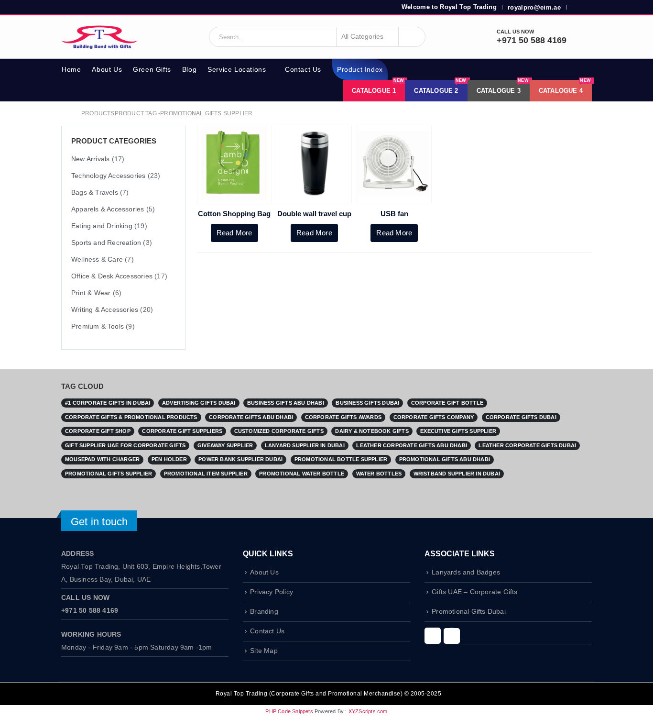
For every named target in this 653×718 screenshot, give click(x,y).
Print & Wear (90, 293)
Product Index (360, 69)
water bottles (379, 473)
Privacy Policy (271, 592)
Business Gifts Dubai (367, 403)
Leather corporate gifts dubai (527, 445)
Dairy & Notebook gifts (371, 431)
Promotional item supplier (206, 473)
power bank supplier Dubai (240, 459)
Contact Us (303, 69)
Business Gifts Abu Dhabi (285, 403)
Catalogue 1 (378, 87)
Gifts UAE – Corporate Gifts (474, 592)
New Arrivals (90, 159)
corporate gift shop (98, 431)
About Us (107, 69)
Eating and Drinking (101, 226)
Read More (234, 233)
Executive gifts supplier (458, 431)
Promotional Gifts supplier (108, 473)
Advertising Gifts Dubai (199, 403)
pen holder (169, 459)
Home (71, 69)
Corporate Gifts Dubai (521, 417)
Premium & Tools (97, 326)
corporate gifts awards (343, 417)
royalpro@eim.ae (534, 7)
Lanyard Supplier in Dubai (305, 445)
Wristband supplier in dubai (457, 473)
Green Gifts (152, 69)
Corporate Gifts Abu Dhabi (251, 417)
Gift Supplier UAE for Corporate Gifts (125, 445)
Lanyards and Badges (466, 572)
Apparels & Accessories (107, 209)
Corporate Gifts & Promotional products (131, 417)
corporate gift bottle (447, 403)
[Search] (412, 36)
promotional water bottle (301, 473)
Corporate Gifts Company (433, 417)
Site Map (264, 650)
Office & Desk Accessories (111, 276)
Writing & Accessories (104, 309)
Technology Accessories (108, 175)
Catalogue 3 (503, 87)
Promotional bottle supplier (340, 459)
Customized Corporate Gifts (279, 431)
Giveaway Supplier (225, 445)
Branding (264, 611)
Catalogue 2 (440, 87)
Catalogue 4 (565, 87)
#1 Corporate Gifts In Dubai (107, 403)
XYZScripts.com (368, 711)
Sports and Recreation (106, 242)
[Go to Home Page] (64, 113)
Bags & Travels (94, 192)
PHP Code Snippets (289, 711)
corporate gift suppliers (182, 431)
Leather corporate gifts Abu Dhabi (411, 445)
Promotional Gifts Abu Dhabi (444, 459)
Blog (189, 69)
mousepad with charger (102, 459)
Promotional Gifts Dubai (469, 611)
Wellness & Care (97, 259)
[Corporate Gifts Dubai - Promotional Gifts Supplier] (99, 36)
